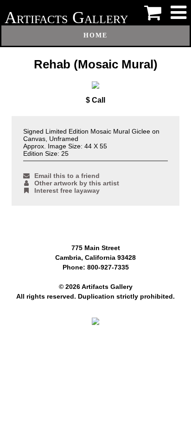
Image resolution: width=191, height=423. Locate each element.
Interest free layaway (67, 190)
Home (95, 35)
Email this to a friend (67, 175)
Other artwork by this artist (76, 183)
